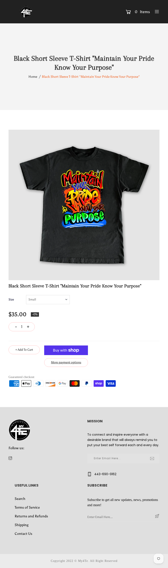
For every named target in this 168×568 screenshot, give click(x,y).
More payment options (66, 362)
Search (20, 499)
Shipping (21, 525)
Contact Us (23, 534)
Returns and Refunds (31, 516)
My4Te (83, 561)
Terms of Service (27, 507)
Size (11, 299)
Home (32, 77)
